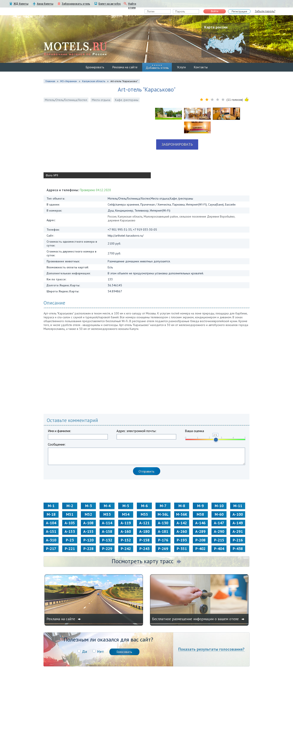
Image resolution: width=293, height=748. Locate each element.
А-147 (219, 522)
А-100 (238, 514)
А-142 (182, 522)
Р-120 (88, 540)
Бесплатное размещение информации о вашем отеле (196, 619)
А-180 (144, 531)
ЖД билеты (21, 4)
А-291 (238, 531)
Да (84, 651)
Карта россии (216, 27)
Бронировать (95, 67)
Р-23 (70, 540)
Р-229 (107, 548)
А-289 (200, 531)
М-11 (237, 505)
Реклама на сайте (124, 67)
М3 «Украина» (68, 81)
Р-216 (238, 540)
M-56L (163, 514)
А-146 (200, 522)
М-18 (51, 514)
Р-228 (88, 548)
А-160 (126, 531)
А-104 (51, 522)
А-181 (163, 531)
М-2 (69, 505)
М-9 (200, 505)
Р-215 (219, 540)
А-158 (107, 531)
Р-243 (144, 548)
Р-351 (182, 548)
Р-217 (51, 548)
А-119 (126, 522)
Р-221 (70, 548)
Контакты (201, 67)
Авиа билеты (45, 4)
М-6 (144, 505)
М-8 (181, 505)
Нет (100, 651)
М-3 (88, 505)
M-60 (219, 514)
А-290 (219, 531)
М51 (69, 514)
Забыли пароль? (265, 11)
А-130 (163, 522)
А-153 (70, 531)
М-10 (219, 505)
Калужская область (93, 81)
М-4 (107, 505)
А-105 (70, 522)
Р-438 (238, 548)
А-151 (51, 531)
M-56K (181, 514)
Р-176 (163, 540)
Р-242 (126, 548)
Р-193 (182, 540)
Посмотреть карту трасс (143, 561)
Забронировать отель (76, 4)
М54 (125, 514)
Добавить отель (157, 68)
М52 (88, 514)
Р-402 (200, 548)
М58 (200, 514)
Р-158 (144, 540)
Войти (214, 11)
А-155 (88, 531)
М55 (144, 514)
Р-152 (126, 540)
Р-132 (107, 540)
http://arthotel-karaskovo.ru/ (125, 235)
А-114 (107, 522)
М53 (107, 514)
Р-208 (200, 540)
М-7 (163, 505)
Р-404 (219, 548)
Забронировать (177, 144)
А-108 (88, 522)
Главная (50, 81)
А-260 (182, 531)
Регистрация (239, 11)
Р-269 (163, 548)
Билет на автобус (109, 4)
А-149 (238, 522)
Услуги (181, 67)
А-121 (144, 522)
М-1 (51, 505)
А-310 (51, 540)
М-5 (125, 505)
